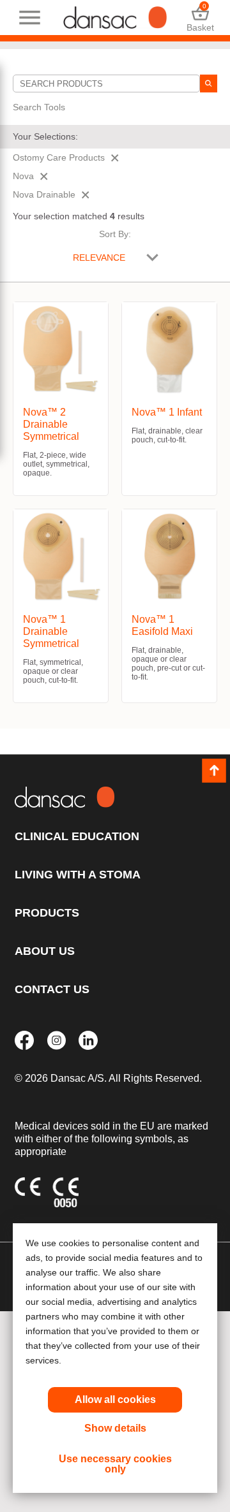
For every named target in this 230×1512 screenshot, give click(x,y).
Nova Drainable (44, 194)
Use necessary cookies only (115, 1463)
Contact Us (52, 989)
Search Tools (39, 107)
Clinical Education (77, 836)
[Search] (208, 83)
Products (47, 912)
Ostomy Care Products (59, 157)
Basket (200, 17)
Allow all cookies (115, 1399)
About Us (45, 951)
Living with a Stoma (78, 874)
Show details (115, 1428)
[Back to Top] (214, 771)
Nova (23, 176)
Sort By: (115, 234)
